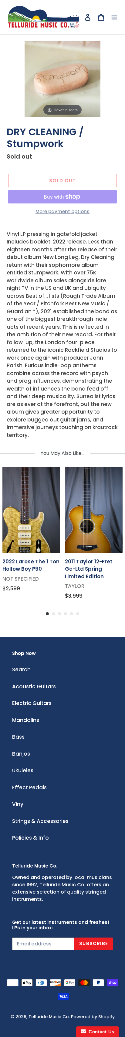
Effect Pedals (29, 787)
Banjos (21, 753)
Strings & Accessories (40, 821)
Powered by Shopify (93, 1017)
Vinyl (18, 804)
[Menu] (114, 17)
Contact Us (100, 1031)
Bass (18, 736)
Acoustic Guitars (34, 686)
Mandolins (25, 720)
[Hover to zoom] (62, 78)
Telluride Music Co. (49, 1017)
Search (21, 669)
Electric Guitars (32, 703)
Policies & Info (30, 837)
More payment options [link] (62, 211)
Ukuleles (22, 770)
